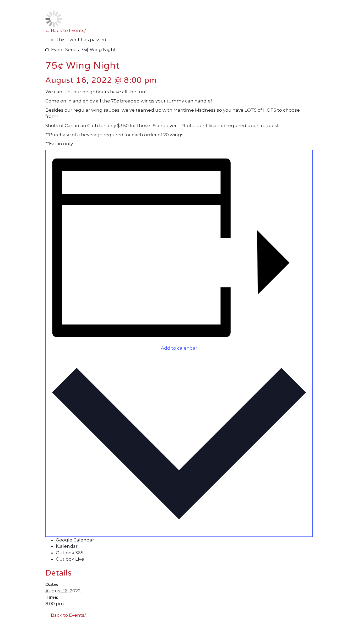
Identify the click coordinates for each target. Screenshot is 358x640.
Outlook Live (70, 559)
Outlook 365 (69, 552)
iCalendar (67, 546)
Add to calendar (179, 348)
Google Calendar (75, 540)
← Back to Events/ (65, 30)
